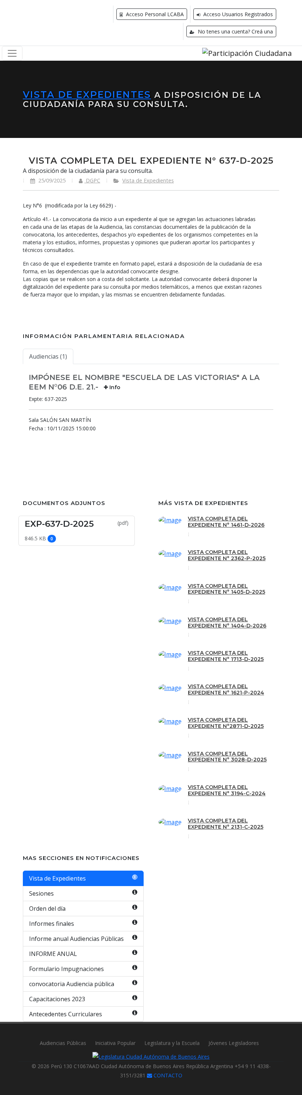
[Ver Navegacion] (12, 53)
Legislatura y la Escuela (172, 1042)
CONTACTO (167, 1075)
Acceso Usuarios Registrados (237, 14)
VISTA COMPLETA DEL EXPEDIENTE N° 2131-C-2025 (225, 823)
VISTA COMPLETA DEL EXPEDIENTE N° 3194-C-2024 (227, 790)
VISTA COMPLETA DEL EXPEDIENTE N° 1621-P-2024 (226, 689)
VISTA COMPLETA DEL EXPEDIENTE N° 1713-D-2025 (226, 656)
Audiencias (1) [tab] (48, 356)
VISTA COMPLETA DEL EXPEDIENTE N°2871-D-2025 (226, 723)
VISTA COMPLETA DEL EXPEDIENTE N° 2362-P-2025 (227, 555)
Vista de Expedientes (87, 94)
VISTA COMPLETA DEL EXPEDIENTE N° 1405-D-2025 (226, 589)
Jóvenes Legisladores (233, 1042)
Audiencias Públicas (63, 1042)
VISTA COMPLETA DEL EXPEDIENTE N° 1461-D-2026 (226, 521)
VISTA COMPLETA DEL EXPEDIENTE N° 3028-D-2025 (227, 756)
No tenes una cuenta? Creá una (234, 31)
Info (114, 387)
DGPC (92, 180)
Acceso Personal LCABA (154, 14)
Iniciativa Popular (115, 1042)
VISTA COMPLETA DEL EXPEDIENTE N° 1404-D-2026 (227, 622)
